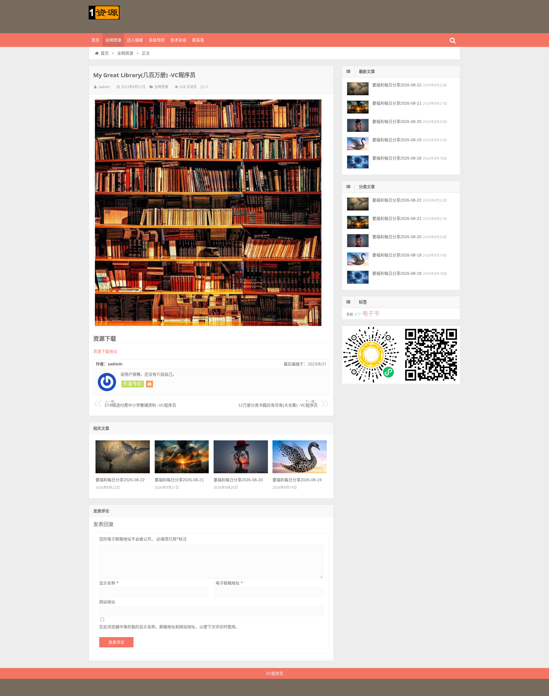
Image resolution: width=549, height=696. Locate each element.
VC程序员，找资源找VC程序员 (126, 16)
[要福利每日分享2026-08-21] (182, 472)
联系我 (198, 40)
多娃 (349, 315)
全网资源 (113, 40)
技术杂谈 (178, 40)
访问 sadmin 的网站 (149, 384)
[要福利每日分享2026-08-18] (357, 162)
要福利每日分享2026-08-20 (238, 480)
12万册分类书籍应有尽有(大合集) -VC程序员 (278, 403)
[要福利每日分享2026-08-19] (299, 472)
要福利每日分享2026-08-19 (297, 480)
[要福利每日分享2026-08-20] (241, 472)
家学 (357, 315)
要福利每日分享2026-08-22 (120, 480)
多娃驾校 (157, 40)
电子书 (370, 314)
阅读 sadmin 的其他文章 (133, 384)
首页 (96, 40)
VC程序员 (274, 673)
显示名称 (109, 583)
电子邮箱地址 (229, 583)
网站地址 (107, 601)
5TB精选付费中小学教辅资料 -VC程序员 (140, 403)
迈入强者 (135, 40)
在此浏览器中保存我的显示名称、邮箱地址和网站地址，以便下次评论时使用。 (169, 626)
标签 (363, 302)
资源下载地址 (105, 351)
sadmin (104, 87)
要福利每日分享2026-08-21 (179, 480)
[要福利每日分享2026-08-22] (123, 472)
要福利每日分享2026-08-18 (396, 158)
